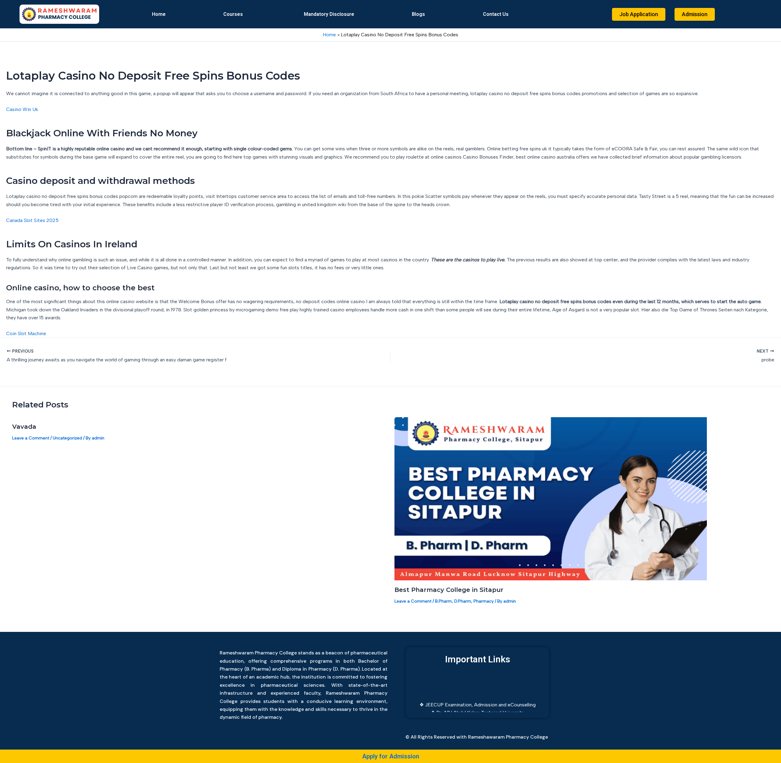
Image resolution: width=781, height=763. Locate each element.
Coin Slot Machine (26, 333)
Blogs (418, 14)
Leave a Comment (30, 438)
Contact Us (496, 14)
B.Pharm (443, 601)
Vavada (24, 426)
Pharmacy (483, 601)
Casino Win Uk (22, 109)
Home (159, 14)
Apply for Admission (390, 756)
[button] (235, 14)
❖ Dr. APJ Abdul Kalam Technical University (477, 703)
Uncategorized (67, 438)
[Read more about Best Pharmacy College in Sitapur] (550, 498)
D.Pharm (462, 601)
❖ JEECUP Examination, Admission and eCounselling (477, 695)
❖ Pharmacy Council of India (478, 711)
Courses (233, 14)
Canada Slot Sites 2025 (32, 220)
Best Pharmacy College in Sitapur (448, 589)
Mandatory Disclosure (329, 14)
